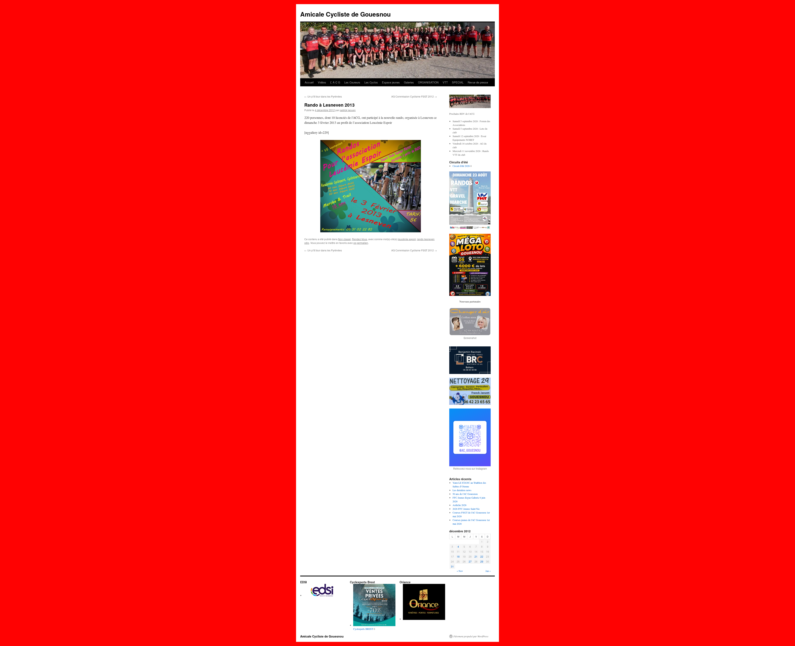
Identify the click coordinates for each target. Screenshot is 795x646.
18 (458, 556)
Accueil (309, 82)
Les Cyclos (371, 82)
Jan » (488, 570)
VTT (445, 82)
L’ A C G (335, 82)
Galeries (409, 82)
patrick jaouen (348, 110)
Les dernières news (462, 490)
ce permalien (360, 243)
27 (470, 561)
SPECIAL (458, 82)
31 (452, 566)
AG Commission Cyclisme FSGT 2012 (414, 96)
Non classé (344, 239)
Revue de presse (478, 82)
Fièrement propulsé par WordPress (470, 636)
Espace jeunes (391, 82)
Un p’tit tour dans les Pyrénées (323, 96)
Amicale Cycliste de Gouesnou (345, 14)
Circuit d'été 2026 (461, 166)
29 (481, 561)
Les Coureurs (352, 82)
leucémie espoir (407, 239)
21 (476, 556)
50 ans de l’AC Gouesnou (465, 493)
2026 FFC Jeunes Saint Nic (466, 508)
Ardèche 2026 (459, 505)
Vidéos (322, 82)
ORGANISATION (428, 82)
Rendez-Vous (359, 239)
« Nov (460, 570)
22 (481, 556)
